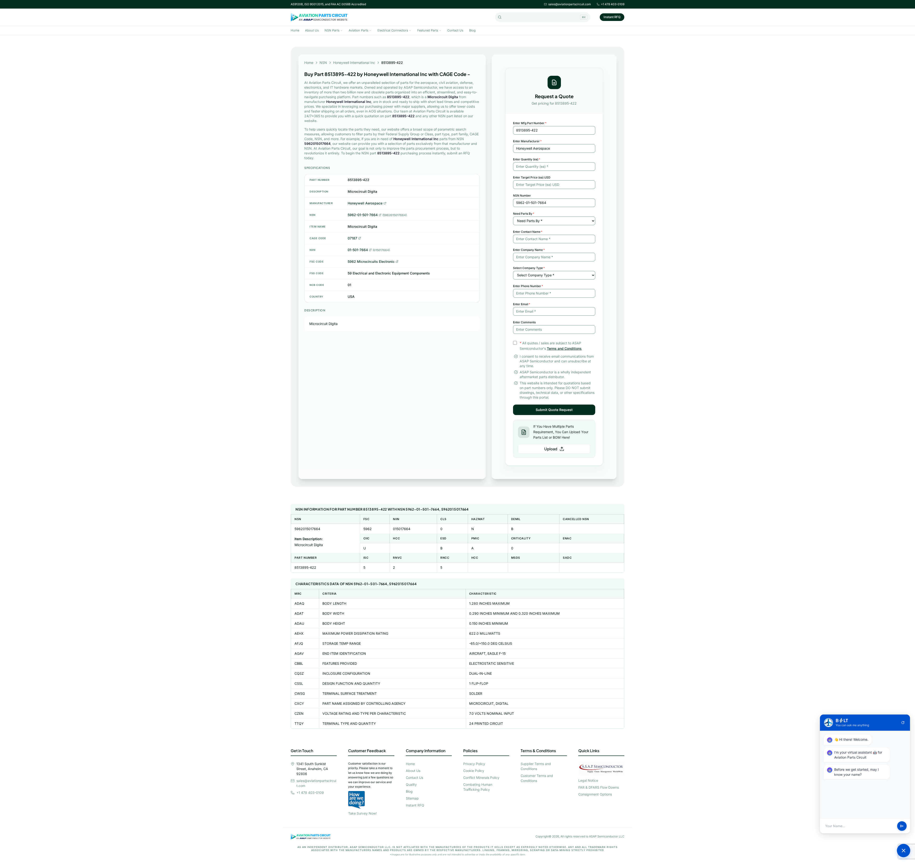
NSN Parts (332, 30)
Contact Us (455, 30)
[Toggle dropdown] (341, 30)
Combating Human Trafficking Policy (477, 786)
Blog (472, 30)
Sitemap (412, 798)
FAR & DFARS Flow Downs (598, 787)
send (902, 826)
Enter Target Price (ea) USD (531, 177)
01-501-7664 (358, 250)
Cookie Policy (473, 771)
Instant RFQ (612, 17)
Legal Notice (588, 780)
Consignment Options (595, 794)
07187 (352, 238)
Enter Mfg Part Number (529, 123)
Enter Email (521, 304)
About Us (312, 30)
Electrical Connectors (392, 30)
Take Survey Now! (362, 813)
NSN (323, 63)
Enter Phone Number (528, 286)
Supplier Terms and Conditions (536, 766)
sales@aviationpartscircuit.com (569, 4)
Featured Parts (427, 30)
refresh (902, 722)
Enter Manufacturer (527, 141)
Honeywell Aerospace (365, 203)
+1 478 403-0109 (612, 4)
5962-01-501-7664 (363, 215)
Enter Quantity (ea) (526, 159)
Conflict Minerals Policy (481, 778)
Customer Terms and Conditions (537, 778)
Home (295, 30)
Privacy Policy (474, 764)
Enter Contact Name (527, 231)
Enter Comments (524, 322)
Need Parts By (523, 213)
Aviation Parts (358, 30)
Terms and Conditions (564, 348)
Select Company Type (529, 268)
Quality (411, 784)
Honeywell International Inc (354, 63)
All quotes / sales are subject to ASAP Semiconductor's (551, 345)
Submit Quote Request (554, 410)
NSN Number (522, 195)
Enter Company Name (529, 250)
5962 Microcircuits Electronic (371, 261)
